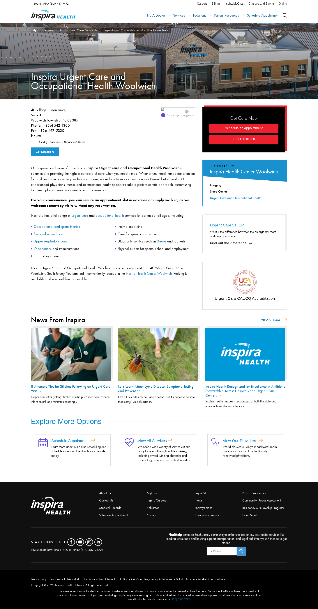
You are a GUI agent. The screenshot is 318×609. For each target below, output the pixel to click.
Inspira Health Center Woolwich (78, 30)
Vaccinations (43, 248)
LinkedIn (98, 542)
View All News (270, 320)
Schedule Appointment (263, 15)
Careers (202, 3)
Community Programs (208, 515)
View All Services (152, 441)
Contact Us (106, 500)
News (198, 500)
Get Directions (45, 152)
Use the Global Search (285, 15)
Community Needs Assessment (261, 500)
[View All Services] (129, 442)
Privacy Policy (38, 579)
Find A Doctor (155, 15)
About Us (105, 493)
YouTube (80, 542)
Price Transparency (254, 493)
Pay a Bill (200, 493)
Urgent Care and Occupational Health (235, 198)
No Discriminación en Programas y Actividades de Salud (151, 579)
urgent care (80, 215)
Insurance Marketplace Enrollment (205, 579)
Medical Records (110, 507)
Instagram (89, 542)
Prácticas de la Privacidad (64, 579)
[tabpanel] (245, 285)
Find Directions (244, 139)
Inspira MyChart (234, 3)
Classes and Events (261, 3)
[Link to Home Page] (65, 506)
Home (34, 30)
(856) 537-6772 (180, 599)
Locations (199, 15)
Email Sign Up (251, 515)
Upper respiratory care (50, 241)
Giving (283, 3)
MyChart (152, 493)
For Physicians (203, 507)
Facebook (71, 542)
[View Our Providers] (215, 443)
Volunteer (153, 507)
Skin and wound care (49, 234)
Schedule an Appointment (244, 128)
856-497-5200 (52, 130)
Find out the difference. (229, 243)
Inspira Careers (156, 500)
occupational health (110, 215)
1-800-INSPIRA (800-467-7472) (50, 3)
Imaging (215, 185)
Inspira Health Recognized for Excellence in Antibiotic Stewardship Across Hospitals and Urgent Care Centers (245, 390)
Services (179, 15)
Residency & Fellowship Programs (263, 507)
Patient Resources (226, 15)
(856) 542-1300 (57, 125)
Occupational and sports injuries (57, 226)
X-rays (161, 241)
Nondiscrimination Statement (98, 579)
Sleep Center (218, 191)
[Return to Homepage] (53, 15)
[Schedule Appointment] (43, 443)
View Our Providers (240, 441)
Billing (215, 3)
